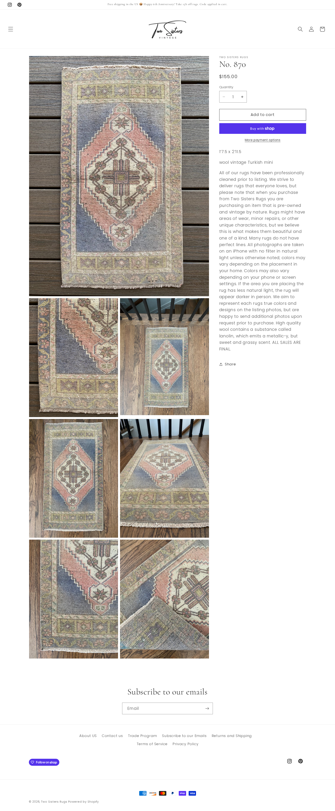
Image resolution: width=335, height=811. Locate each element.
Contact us (112, 735)
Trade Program (142, 735)
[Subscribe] (207, 708)
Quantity (226, 87)
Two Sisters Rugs (54, 802)
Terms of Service (152, 743)
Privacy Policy (185, 743)
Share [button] (230, 364)
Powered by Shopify (83, 802)
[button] (10, 29)
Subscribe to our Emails (184, 735)
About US (88, 735)
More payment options (263, 140)
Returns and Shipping (232, 735)
